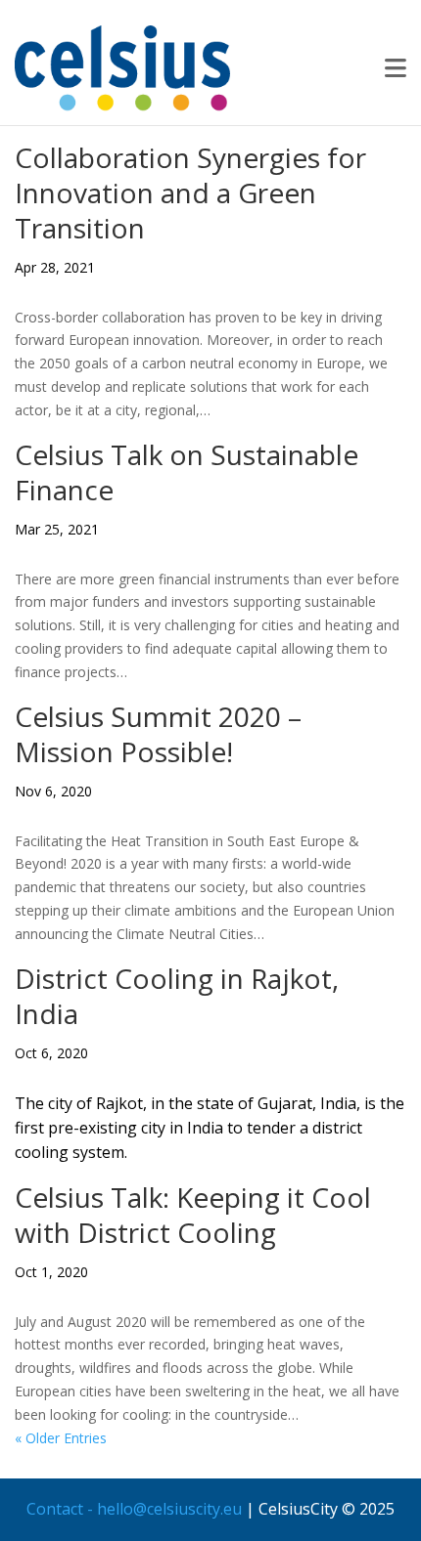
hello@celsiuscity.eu (169, 1509)
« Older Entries (61, 1438)
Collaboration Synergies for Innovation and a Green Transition (190, 192)
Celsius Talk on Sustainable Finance (186, 472)
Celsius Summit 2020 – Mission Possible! (158, 734)
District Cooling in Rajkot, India (177, 996)
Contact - (61, 1509)
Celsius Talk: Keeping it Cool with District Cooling (193, 1214)
